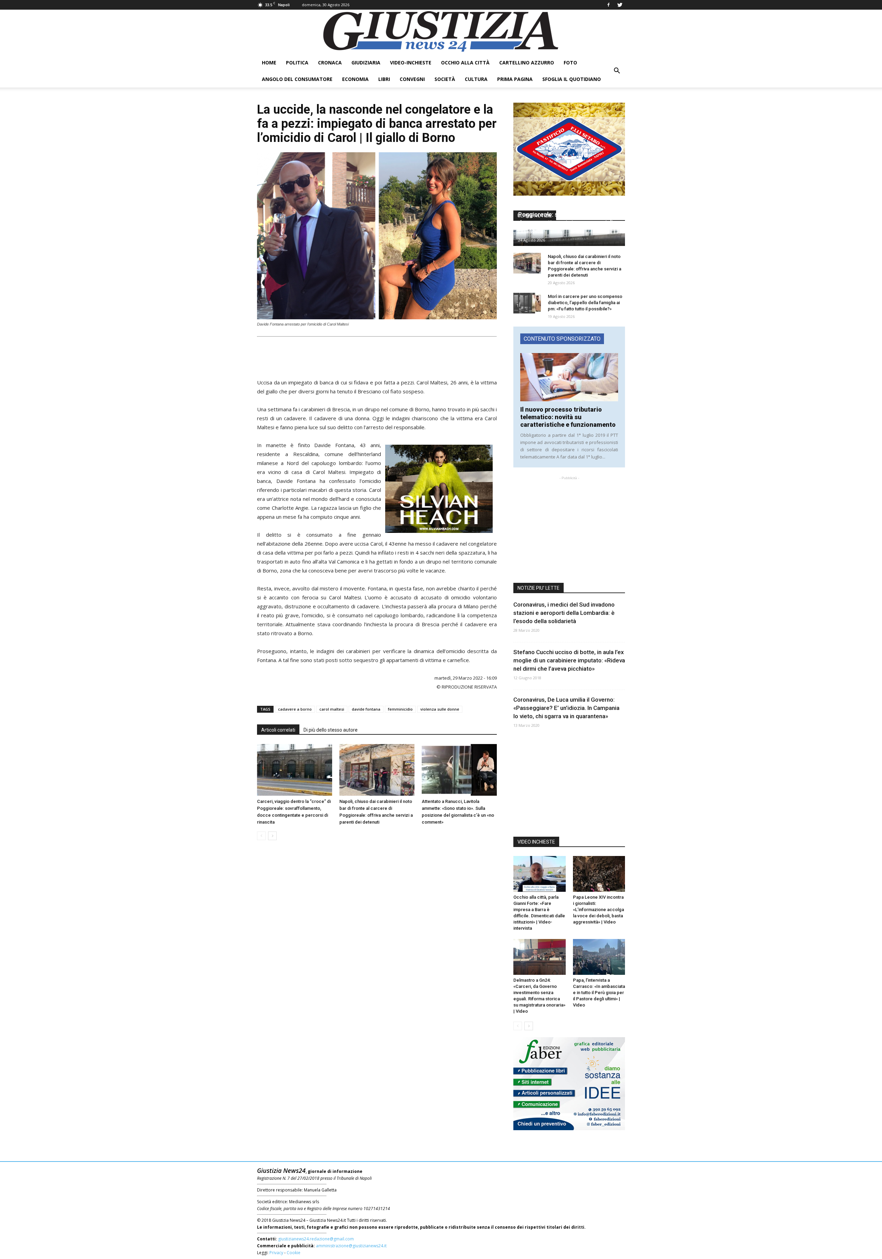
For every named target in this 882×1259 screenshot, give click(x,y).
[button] (616, 71)
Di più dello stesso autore (331, 730)
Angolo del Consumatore (297, 79)
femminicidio (400, 709)
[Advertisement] (377, 355)
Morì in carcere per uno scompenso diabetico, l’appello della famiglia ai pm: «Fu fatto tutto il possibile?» (585, 302)
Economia (355, 79)
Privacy (276, 1253)
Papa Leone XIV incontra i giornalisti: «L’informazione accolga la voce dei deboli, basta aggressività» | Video (598, 910)
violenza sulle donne (439, 709)
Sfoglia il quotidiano (571, 79)
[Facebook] (608, 5)
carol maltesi (331, 709)
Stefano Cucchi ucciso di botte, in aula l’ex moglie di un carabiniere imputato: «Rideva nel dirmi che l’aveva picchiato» (569, 660)
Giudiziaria (365, 62)
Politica (297, 62)
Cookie (293, 1253)
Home (269, 62)
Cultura (476, 79)
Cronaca (330, 62)
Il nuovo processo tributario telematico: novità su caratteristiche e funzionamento (568, 417)
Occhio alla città (465, 62)
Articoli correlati (278, 730)
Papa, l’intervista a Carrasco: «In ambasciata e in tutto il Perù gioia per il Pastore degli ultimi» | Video (599, 993)
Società (444, 79)
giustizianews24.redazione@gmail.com (316, 1239)
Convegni (412, 79)
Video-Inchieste (410, 62)
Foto (570, 62)
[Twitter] (620, 5)
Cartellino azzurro (526, 62)
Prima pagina (515, 79)
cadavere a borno (295, 709)
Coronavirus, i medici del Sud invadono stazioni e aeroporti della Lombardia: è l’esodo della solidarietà (564, 613)
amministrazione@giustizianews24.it (351, 1246)
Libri (384, 79)
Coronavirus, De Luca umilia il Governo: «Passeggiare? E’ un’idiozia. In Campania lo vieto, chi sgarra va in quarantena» (566, 708)
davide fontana (366, 709)
